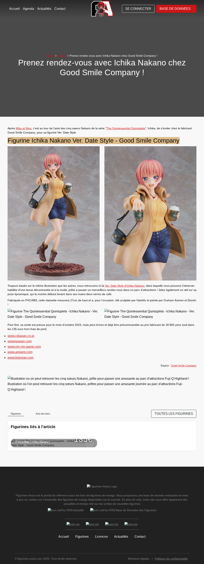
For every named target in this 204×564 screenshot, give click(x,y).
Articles (61, 55)
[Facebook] (73, 524)
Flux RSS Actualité (72, 510)
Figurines (82, 536)
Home (50, 55)
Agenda (28, 8)
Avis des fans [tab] (43, 413)
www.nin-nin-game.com (24, 346)
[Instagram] (111, 524)
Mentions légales (138, 558)
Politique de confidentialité (171, 558)
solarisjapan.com (20, 341)
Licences (101, 536)
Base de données (175, 8)
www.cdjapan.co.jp (21, 336)
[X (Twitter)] (92, 524)
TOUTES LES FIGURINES (174, 413)
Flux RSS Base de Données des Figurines (129, 510)
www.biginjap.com (20, 357)
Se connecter (138, 8)
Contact (59, 8)
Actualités (44, 8)
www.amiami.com (20, 352)
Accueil (14, 8)
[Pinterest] (131, 524)
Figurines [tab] (16, 413)
